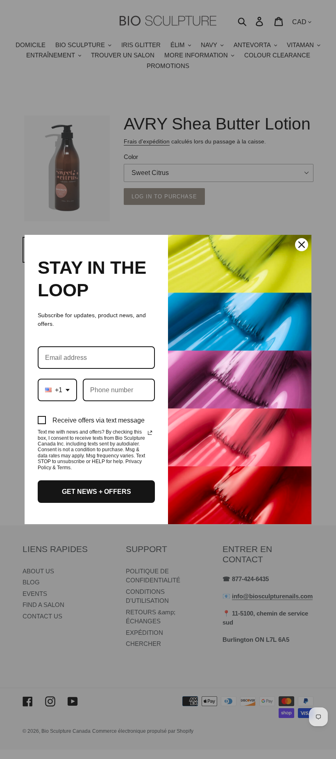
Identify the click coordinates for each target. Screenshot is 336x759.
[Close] (301, 245)
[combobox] (57, 390)
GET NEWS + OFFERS (96, 491)
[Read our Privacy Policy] (150, 433)
